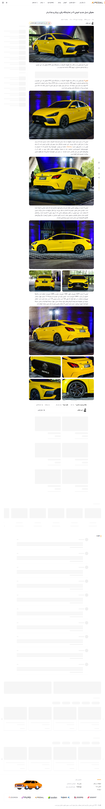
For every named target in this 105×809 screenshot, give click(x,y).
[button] (30, 785)
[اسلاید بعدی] (2, 719)
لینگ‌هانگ (69, 147)
